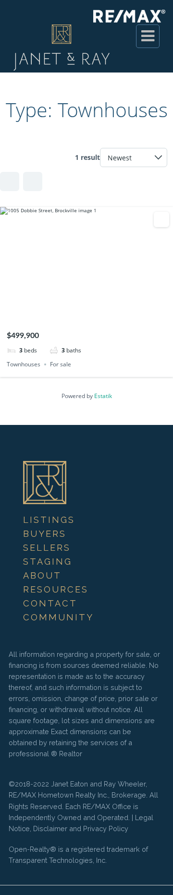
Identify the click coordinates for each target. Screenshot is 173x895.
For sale (60, 364)
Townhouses (23, 364)
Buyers (44, 534)
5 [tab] (104, 312)
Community (58, 617)
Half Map (32, 181)
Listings (49, 520)
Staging (47, 561)
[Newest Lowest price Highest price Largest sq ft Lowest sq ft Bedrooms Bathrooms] (133, 157)
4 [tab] (95, 312)
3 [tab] (86, 312)
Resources (55, 589)
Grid (9, 181)
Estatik (103, 396)
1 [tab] (69, 312)
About (42, 575)
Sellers (47, 548)
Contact (50, 603)
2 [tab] (78, 312)
